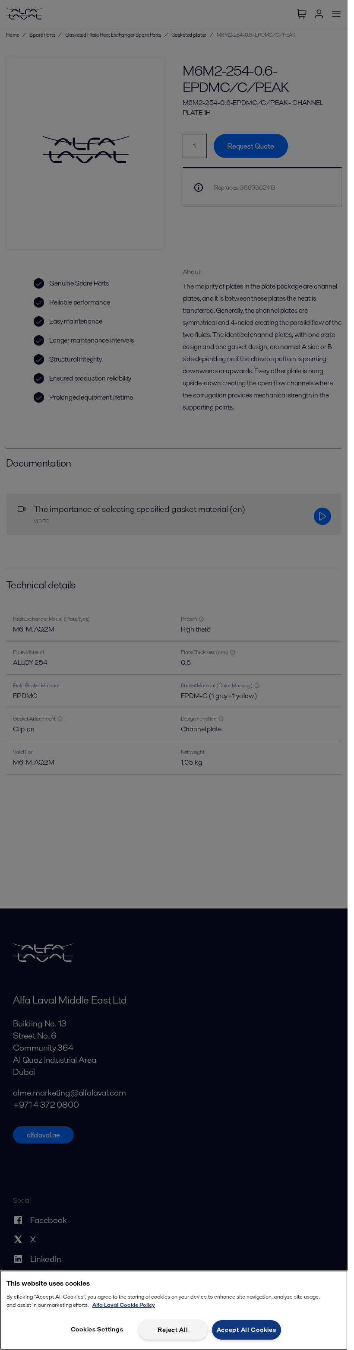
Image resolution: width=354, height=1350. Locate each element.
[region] (174, 1310)
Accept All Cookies (246, 1329)
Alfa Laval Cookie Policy (123, 1305)
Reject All (173, 1329)
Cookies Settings (97, 1329)
